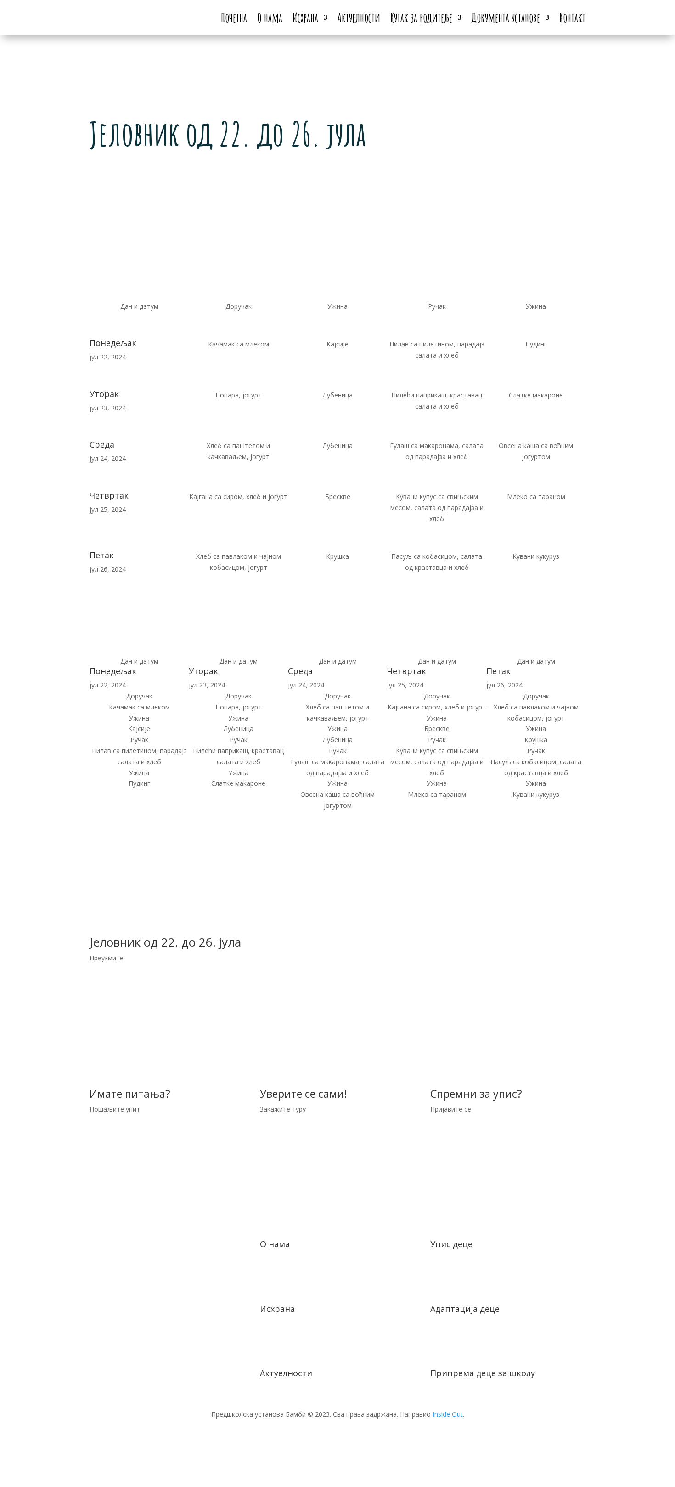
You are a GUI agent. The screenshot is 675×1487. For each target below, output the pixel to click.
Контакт (572, 17)
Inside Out (448, 1414)
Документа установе (506, 17)
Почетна (234, 17)
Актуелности (359, 17)
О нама (269, 17)
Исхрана (305, 17)
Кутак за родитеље (421, 17)
